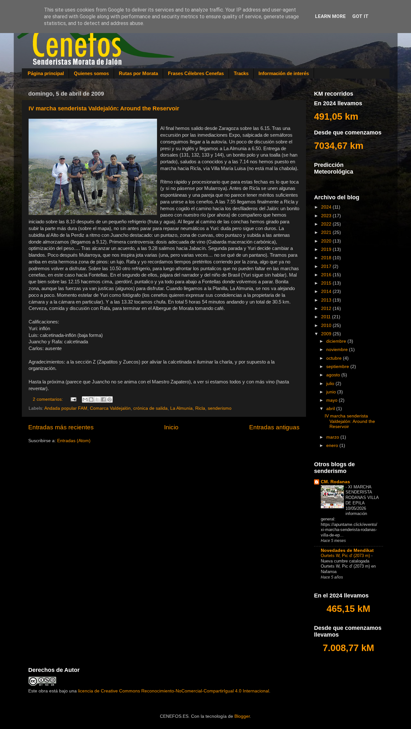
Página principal (46, 73)
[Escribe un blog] (91, 399)
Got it (360, 16)
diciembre (336, 341)
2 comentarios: (48, 399)
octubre (334, 358)
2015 (327, 283)
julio (331, 383)
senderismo (220, 408)
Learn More (330, 16)
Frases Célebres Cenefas (196, 73)
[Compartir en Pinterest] (109, 399)
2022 (327, 224)
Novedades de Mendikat (347, 550)
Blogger (242, 716)
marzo (333, 437)
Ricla (200, 408)
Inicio (171, 427)
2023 (327, 215)
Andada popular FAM (65, 408)
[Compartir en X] (97, 399)
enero (332, 445)
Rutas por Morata (138, 73)
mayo (332, 400)
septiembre (338, 366)
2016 (327, 274)
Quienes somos (91, 73)
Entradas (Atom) (74, 440)
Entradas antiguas (274, 427)
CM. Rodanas (335, 481)
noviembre (337, 349)
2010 (327, 325)
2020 (327, 241)
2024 (327, 207)
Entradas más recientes (61, 427)
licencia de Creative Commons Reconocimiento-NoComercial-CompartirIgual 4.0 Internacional (173, 691)
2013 (327, 300)
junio (331, 392)
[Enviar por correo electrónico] (85, 399)
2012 (327, 308)
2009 (327, 333)
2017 (327, 266)
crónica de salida (150, 408)
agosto (333, 375)
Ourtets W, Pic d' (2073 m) (346, 555)
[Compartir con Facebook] (103, 399)
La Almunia (181, 408)
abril (331, 408)
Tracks (241, 73)
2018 (327, 257)
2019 (327, 249)
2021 (327, 232)
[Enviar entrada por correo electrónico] (73, 399)
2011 (326, 316)
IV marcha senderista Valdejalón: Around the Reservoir (104, 108)
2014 (327, 291)
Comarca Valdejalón (110, 408)
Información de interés (283, 73)
